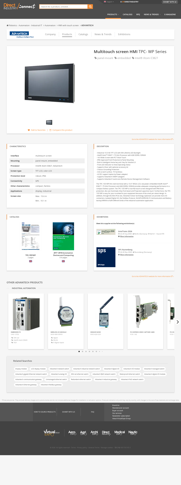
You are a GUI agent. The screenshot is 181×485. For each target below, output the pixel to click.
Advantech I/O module (131, 369)
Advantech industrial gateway (106, 379)
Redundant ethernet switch (81, 379)
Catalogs (127, 14)
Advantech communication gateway (28, 379)
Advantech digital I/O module (154, 374)
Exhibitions (124, 34)
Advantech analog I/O (59, 374)
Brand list (115, 405)
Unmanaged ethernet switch (56, 379)
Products (112, 14)
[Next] (177, 322)
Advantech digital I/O (111, 369)
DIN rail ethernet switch (79, 374)
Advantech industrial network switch (86, 369)
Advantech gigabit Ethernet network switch (31, 374)
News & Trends (151, 14)
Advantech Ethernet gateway (26, 385)
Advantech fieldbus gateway (51, 385)
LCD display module (38, 369)
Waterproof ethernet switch (130, 374)
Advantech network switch (59, 369)
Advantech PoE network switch (132, 379)
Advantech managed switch (154, 369)
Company (50, 34)
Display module (21, 369)
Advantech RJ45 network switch (104, 374)
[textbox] (63, 6)
